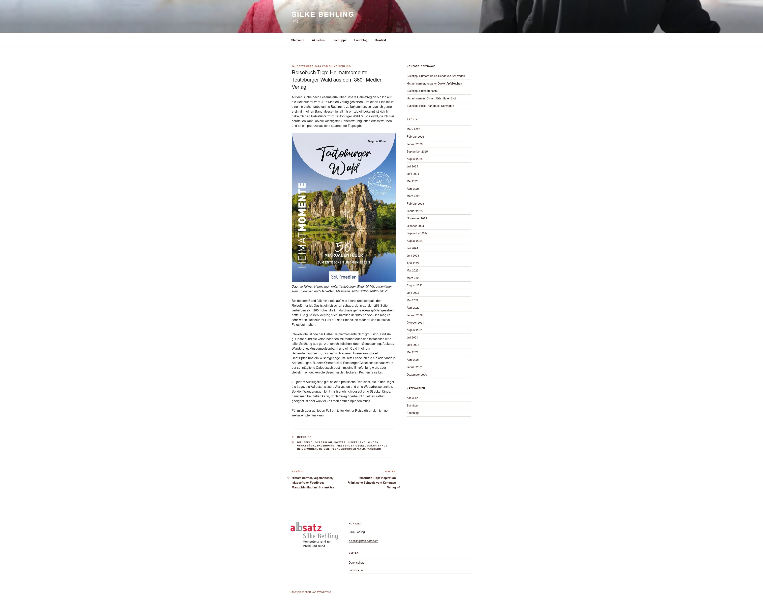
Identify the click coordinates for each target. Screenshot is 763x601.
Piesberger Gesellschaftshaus (362, 445)
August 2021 (415, 330)
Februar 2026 (415, 136)
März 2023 (413, 278)
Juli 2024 (412, 248)
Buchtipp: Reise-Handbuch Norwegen (430, 106)
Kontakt (380, 40)
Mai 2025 (412, 181)
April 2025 (413, 189)
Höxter (340, 442)
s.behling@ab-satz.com (363, 541)
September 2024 (417, 233)
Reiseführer (307, 448)
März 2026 (413, 129)
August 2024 (415, 241)
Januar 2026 (415, 144)
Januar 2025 (415, 211)
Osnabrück (306, 445)
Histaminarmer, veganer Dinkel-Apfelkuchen (434, 83)
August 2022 (415, 285)
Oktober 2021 (415, 322)
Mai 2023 (412, 270)
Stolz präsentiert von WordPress (310, 592)
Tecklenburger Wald (348, 448)
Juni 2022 (413, 293)
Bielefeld (305, 442)
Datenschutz (356, 562)
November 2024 (417, 218)
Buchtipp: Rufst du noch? (422, 91)
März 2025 (413, 196)
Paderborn (326, 445)
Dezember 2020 (417, 374)
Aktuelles (318, 40)
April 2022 (413, 307)
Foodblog (361, 40)
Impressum (356, 570)
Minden (373, 442)
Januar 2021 (415, 367)
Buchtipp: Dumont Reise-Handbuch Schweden (436, 76)
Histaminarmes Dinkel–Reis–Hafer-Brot (431, 98)
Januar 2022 (415, 315)
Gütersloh (323, 442)
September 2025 (417, 151)
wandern (374, 448)
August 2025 (415, 159)
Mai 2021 (412, 352)
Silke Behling (323, 14)
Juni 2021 (413, 345)
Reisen (324, 448)
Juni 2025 (413, 174)
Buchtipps (339, 40)
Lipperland (357, 442)
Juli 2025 (412, 166)
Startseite (297, 40)
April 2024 (413, 263)
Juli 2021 (412, 337)
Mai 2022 (412, 300)
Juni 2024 (413, 255)
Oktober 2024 (415, 226)
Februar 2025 (415, 203)
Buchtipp (304, 436)
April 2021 (413, 360)
